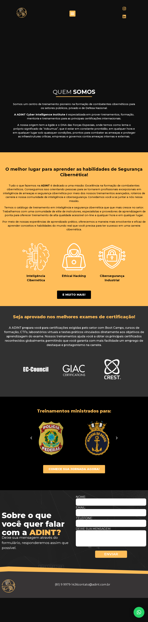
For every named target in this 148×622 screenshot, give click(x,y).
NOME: (81, 497)
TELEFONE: (84, 518)
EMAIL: (81, 507)
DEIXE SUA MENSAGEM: (93, 528)
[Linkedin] (124, 16)
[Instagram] (124, 9)
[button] (72, 14)
